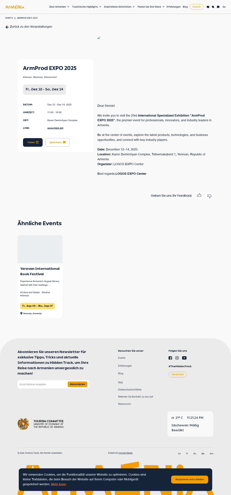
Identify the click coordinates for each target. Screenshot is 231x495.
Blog (185, 6)
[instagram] (177, 358)
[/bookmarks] (218, 7)
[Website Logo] (14, 6)
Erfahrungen (174, 6)
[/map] (208, 7)
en (179, 454)
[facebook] (170, 358)
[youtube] (184, 358)
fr (187, 454)
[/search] (213, 7)
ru (194, 454)
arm (211, 454)
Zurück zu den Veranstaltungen (31, 26)
